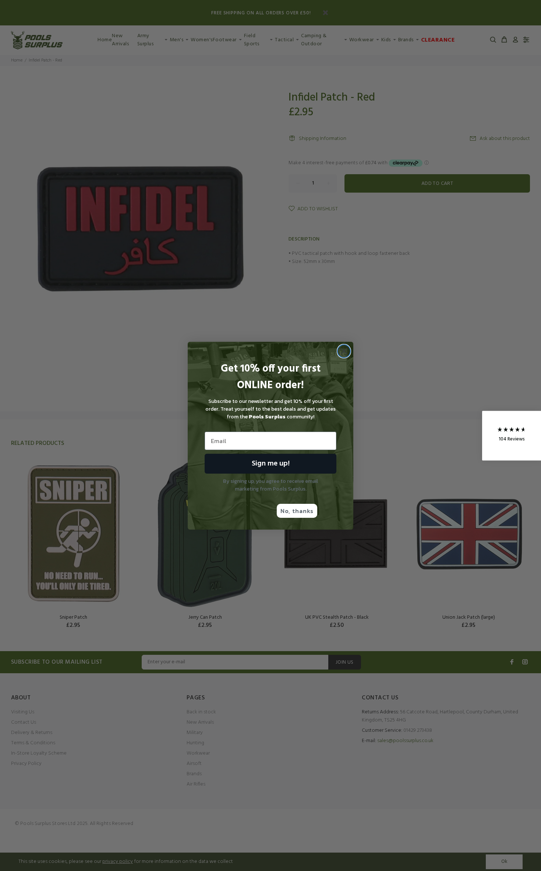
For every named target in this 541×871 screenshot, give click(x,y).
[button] (511, 435)
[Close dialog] (343, 351)
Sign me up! (271, 464)
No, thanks (297, 510)
